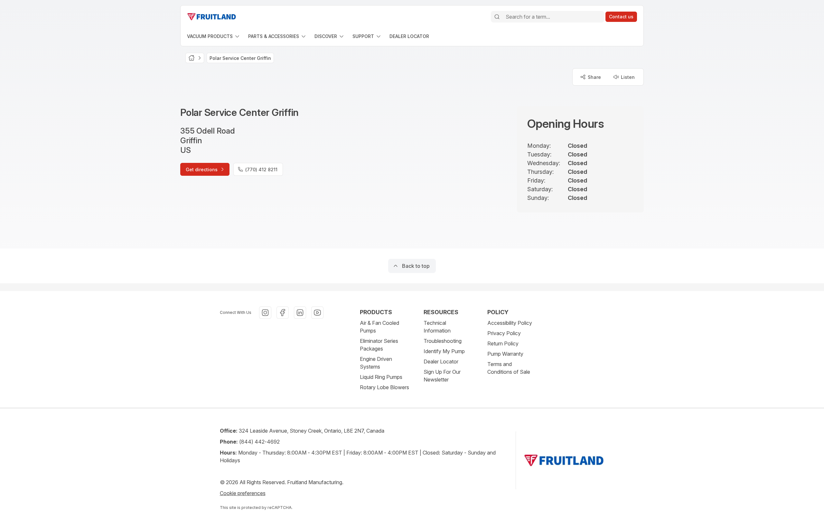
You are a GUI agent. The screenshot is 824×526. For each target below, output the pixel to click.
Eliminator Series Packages (379, 345)
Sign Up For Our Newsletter (442, 376)
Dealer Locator (441, 361)
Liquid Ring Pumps (381, 377)
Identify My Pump (444, 351)
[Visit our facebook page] (282, 312)
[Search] (497, 17)
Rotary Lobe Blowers (384, 387)
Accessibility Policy (509, 323)
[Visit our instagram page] (265, 312)
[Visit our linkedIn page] (300, 312)
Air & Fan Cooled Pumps (379, 327)
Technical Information (437, 327)
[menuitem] (213, 36)
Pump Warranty (505, 354)
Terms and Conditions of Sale (508, 368)
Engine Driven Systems (376, 363)
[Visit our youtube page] (317, 312)
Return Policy (503, 343)
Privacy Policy (504, 333)
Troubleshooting (443, 341)
